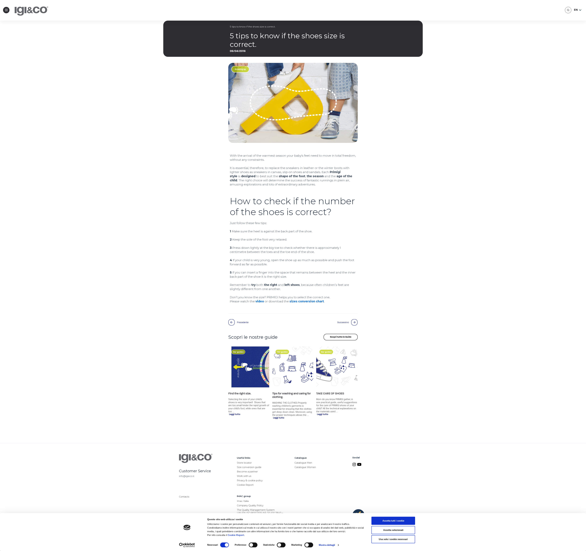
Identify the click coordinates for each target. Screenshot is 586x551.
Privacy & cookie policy (250, 480)
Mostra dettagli (327, 545)
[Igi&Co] (30, 15)
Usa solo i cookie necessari (393, 539)
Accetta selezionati (393, 530)
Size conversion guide (249, 467)
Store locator (244, 462)
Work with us (244, 476)
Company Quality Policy (250, 505)
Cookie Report (236, 535)
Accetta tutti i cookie (393, 520)
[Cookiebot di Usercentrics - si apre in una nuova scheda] (187, 545)
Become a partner (247, 471)
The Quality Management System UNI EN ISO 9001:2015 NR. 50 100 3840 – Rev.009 (260, 512)
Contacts (184, 496)
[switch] (253, 544)
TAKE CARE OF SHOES (330, 393)
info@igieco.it (186, 476)
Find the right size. (239, 393)
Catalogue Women (305, 467)
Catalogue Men (303, 462)
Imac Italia (243, 501)
